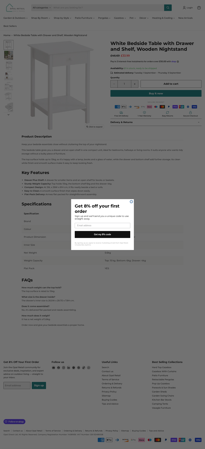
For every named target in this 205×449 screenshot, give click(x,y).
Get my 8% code (102, 234)
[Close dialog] (131, 201)
